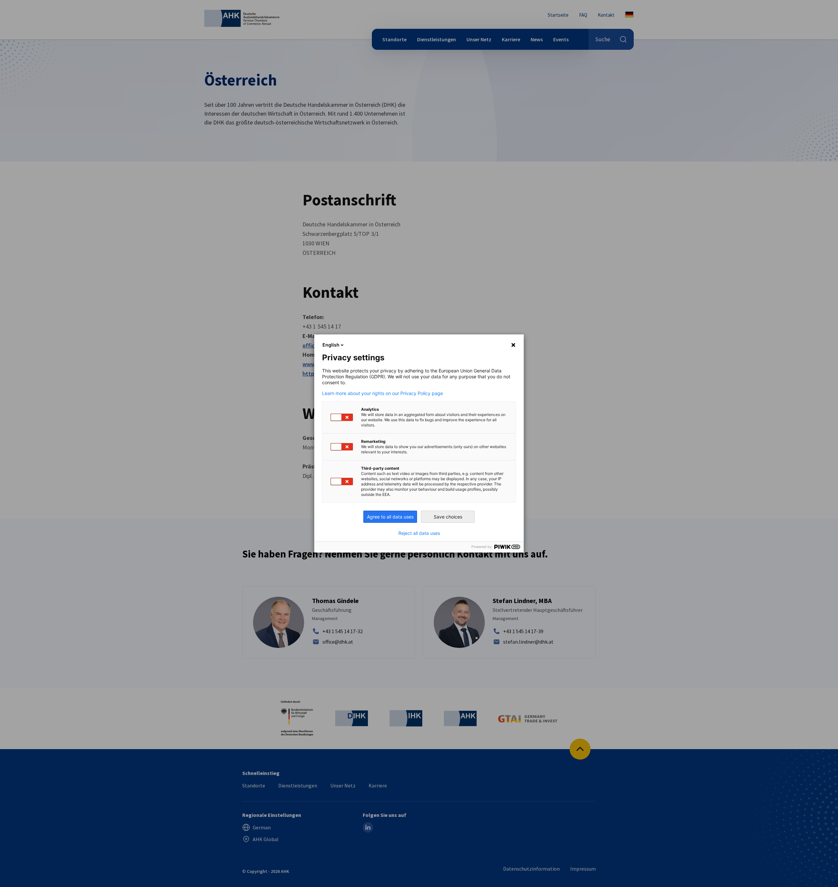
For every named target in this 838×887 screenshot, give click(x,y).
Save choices (448, 516)
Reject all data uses (419, 533)
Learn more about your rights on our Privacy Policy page (382, 393)
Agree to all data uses (390, 516)
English (330, 345)
